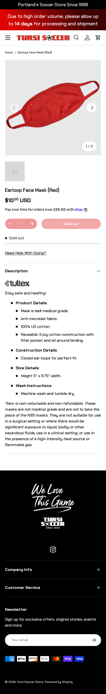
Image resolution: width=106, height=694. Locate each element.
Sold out (71, 224)
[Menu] (7, 37)
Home (9, 52)
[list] (53, 107)
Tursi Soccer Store (30, 682)
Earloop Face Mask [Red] (35, 52)
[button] (98, 37)
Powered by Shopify (59, 682)
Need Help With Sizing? (25, 253)
